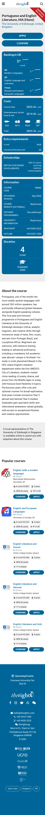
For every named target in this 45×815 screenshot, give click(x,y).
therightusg (24, 724)
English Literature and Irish (27, 624)
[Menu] (3, 3)
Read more (35, 204)
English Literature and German (25, 586)
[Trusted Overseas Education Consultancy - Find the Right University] (22, 695)
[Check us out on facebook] (10, 702)
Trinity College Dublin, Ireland (26, 553)
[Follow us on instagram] (15, 702)
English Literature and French (25, 545)
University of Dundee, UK (24, 517)
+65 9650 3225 (23, 720)
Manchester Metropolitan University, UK (24, 480)
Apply (36, 496)
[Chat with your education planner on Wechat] (34, 702)
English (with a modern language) (25, 472)
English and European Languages (25, 510)
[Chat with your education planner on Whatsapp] (27, 702)
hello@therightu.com (24, 713)
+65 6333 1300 (23, 716)
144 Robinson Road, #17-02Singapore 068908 (22, 734)
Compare (22, 43)
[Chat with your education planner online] (21, 702)
